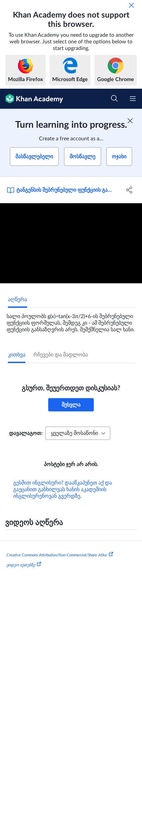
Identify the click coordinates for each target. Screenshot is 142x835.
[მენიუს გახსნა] (133, 99)
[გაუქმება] (131, 5)
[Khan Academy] (31, 99)
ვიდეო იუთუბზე (21, 565)
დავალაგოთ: (26, 433)
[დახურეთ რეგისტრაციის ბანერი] (130, 120)
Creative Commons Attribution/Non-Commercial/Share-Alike (57, 555)
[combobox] (77, 433)
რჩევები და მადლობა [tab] (60, 354)
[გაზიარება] (129, 190)
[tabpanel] (71, 320)
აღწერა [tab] (17, 299)
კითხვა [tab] (16, 354)
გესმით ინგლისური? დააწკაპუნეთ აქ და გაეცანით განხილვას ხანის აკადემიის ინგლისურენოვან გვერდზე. (62, 489)
